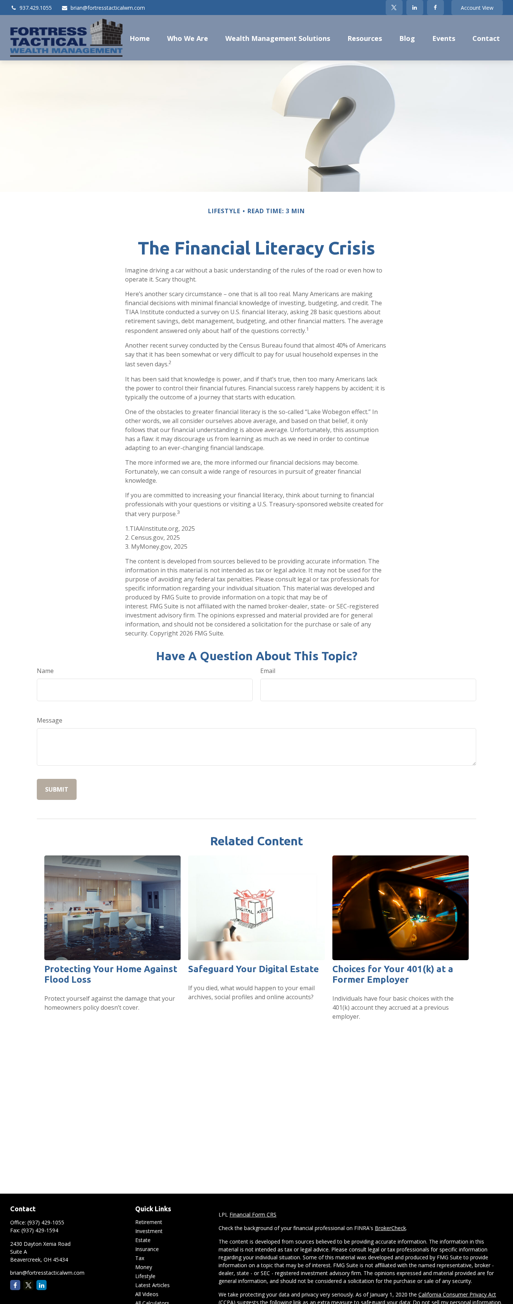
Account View (477, 7)
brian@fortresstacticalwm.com (108, 7)
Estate (143, 1240)
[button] (140, 37)
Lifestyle (145, 1276)
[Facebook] (435, 7)
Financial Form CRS (252, 1214)
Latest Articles (152, 1285)
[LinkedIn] (414, 7)
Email (267, 671)
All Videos (146, 1294)
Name (45, 671)
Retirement (148, 1222)
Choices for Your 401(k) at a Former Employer (392, 974)
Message (49, 720)
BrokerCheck (390, 1228)
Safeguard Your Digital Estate (253, 969)
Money (143, 1267)
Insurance (147, 1249)
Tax (139, 1258)
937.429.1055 (36, 7)
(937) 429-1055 (45, 1222)
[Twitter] (394, 7)
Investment (149, 1231)
